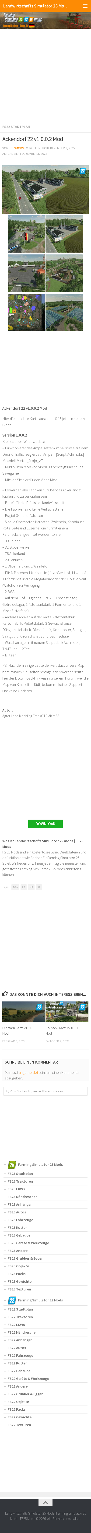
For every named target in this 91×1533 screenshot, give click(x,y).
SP (38, 887)
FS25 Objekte (18, 1266)
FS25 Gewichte (20, 1281)
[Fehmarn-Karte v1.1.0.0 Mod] (23, 1011)
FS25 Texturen (19, 1289)
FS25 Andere (18, 1250)
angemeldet (28, 1072)
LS (23, 887)
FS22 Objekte (18, 1401)
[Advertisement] (45, 75)
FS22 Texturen (19, 1424)
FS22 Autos (17, 1347)
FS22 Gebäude (19, 1370)
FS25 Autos (17, 1212)
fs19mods (16, 148)
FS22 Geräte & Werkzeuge (28, 1378)
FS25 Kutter (17, 1227)
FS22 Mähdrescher (22, 1332)
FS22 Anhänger (20, 1340)
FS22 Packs (16, 1409)
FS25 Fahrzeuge (20, 1219)
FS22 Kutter (17, 1363)
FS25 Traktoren (20, 1181)
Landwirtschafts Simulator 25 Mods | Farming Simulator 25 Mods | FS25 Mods (36, 6)
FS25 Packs (16, 1273)
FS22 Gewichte (20, 1417)
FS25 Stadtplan (20, 1173)
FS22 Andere (18, 1386)
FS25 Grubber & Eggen (25, 1258)
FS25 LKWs (16, 1189)
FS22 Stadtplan (16, 126)
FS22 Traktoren (20, 1317)
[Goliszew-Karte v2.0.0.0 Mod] (67, 1011)
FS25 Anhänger (20, 1204)
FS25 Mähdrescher (22, 1196)
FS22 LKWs (16, 1324)
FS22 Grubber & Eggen (25, 1394)
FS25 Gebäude (19, 1235)
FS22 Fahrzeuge (20, 1355)
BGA (15, 887)
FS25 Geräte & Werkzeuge (28, 1242)
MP (31, 887)
